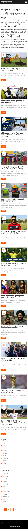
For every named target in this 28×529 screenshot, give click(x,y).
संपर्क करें (21, 523)
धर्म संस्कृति (5, 458)
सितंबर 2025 (6, 494)
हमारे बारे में (3, 523)
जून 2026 (5, 476)
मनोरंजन (5, 450)
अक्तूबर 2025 (6, 491)
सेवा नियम (8, 523)
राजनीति (5, 448)
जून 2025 (5, 501)
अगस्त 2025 (6, 496)
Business (5, 466)
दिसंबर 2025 (6, 486)
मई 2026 (5, 478)
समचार (5, 463)
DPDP (25, 523)
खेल (4, 443)
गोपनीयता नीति (15, 523)
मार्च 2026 (5, 484)
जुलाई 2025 (5, 499)
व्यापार (5, 453)
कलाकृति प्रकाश (6, 2)
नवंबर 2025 (5, 489)
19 (22, 509)
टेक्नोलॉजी (5, 460)
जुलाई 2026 (5, 473)
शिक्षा (4, 455)
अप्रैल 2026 (6, 481)
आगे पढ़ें (3, 80)
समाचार (5, 445)
